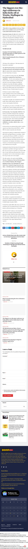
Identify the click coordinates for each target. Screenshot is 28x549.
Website (4, 384)
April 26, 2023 (12, 280)
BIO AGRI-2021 (9, 223)
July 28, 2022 (10, 301)
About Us (3, 524)
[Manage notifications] (25, 546)
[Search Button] (24, 406)
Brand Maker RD (20, 528)
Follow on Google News (5, 526)
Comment (5, 356)
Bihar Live (9, 20)
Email (4, 378)
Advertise (8, 524)
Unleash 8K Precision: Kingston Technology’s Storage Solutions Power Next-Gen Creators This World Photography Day (16, 426)
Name (4, 372)
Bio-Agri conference (17, 223)
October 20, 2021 (11, 323)
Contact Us (15, 524)
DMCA (20, 524)
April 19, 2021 (10, 334)
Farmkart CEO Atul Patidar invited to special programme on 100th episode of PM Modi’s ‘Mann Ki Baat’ (14, 53)
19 (10, 513)
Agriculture (7, 271)
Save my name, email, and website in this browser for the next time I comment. (14, 391)
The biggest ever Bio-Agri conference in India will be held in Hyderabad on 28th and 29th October (13, 320)
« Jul (2, 521)
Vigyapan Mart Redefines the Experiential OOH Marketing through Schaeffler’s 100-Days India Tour (16, 435)
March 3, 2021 (10, 342)
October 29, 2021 (16, 20)
